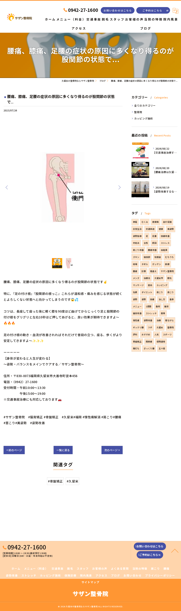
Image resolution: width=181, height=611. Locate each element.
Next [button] (119, 187)
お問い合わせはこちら (118, 10)
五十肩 (162, 348)
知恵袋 (157, 256)
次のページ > (112, 450)
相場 (135, 264)
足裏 (154, 235)
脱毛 (169, 278)
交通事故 (150, 228)
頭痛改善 (165, 235)
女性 (146, 242)
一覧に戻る (63, 450)
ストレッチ (151, 313)
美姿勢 (170, 228)
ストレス (165, 242)
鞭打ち (136, 348)
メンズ (136, 278)
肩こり (160, 292)
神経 (135, 221)
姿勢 (135, 299)
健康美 (155, 221)
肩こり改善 (138, 249)
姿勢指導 (137, 235)
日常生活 (137, 228)
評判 (135, 334)
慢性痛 (136, 320)
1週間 (148, 306)
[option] (63, 187)
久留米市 (158, 278)
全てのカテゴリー (145, 105)
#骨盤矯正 (55, 481)
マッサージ (138, 285)
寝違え (153, 271)
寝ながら (169, 320)
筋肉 (150, 285)
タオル (145, 264)
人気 (156, 334)
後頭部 (147, 256)
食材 (158, 306)
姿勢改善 (148, 320)
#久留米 (72, 481)
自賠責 (164, 249)
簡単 (163, 313)
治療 (159, 320)
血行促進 (167, 221)
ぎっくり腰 (149, 348)
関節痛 (149, 341)
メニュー (137, 306)
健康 (161, 228)
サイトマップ (90, 582)
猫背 (166, 306)
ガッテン (156, 264)
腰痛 (135, 271)
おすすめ (146, 334)
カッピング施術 (143, 118)
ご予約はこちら (152, 10)
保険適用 (161, 341)
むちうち (169, 256)
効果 (135, 292)
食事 (172, 299)
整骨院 (138, 112)
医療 (167, 264)
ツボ (150, 327)
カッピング (162, 285)
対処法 (136, 242)
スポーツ (167, 334)
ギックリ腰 (138, 327)
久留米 (160, 327)
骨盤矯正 (137, 341)
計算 (144, 271)
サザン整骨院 (167, 271)
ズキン (136, 256)
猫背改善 (137, 313)
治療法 (147, 278)
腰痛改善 (152, 249)
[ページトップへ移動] (174, 550)
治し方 (162, 299)
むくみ (145, 221)
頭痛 (152, 299)
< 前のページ (14, 450)
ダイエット (147, 292)
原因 (154, 242)
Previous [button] (7, 187)
